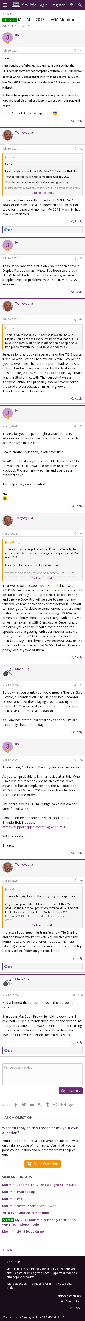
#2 (81, 148)
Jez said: (10, 157)
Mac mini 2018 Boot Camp (23, 1231)
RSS (77, 1308)
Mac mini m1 (12, 1198)
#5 (81, 426)
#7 (81, 685)
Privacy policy (64, 1284)
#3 (81, 258)
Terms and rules (41, 1284)
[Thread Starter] (8, 42)
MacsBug (22, 669)
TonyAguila (24, 132)
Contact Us (72, 1301)
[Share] (75, 50)
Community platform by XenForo (38, 1317)
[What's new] (71, 5)
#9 (81, 880)
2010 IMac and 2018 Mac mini (25, 1212)
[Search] (80, 5)
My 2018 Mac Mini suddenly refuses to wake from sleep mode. (39, 1221)
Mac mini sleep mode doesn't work (30, 1205)
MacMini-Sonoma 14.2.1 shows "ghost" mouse (39, 1184)
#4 (81, 319)
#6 (81, 533)
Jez (7, 25)
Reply (78, 121)
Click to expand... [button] (43, 193)
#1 (81, 51)
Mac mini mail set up (18, 1191)
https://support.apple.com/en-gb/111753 (33, 827)
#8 (81, 760)
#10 (80, 995)
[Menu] (5, 5)
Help (10, 1287)
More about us (17, 1284)
